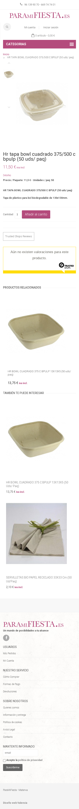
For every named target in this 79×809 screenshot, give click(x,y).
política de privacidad (30, 760)
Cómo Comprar (11, 676)
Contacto (8, 736)
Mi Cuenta (8, 660)
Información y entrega (14, 715)
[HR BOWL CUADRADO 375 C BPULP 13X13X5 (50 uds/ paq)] (39, 330)
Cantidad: (8, 214)
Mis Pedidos (9, 653)
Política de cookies (12, 722)
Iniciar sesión (50, 27)
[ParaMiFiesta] (39, 16)
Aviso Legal (9, 729)
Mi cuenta (29, 27)
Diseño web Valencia (15, 802)
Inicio (6, 54)
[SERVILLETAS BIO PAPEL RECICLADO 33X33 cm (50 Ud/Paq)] (39, 533)
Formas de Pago (11, 684)
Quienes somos (11, 707)
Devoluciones (10, 691)
